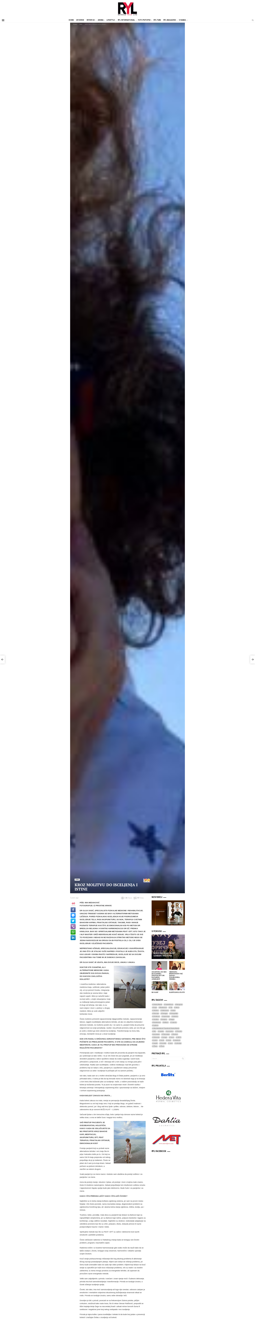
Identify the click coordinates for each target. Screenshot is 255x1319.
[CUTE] (148, 880)
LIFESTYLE (110, 20)
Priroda (179, 1031)
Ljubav (156, 1025)
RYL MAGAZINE (169, 20)
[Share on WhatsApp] (73, 932)
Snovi (172, 1037)
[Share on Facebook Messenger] (73, 915)
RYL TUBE (157, 20)
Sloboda (156, 1037)
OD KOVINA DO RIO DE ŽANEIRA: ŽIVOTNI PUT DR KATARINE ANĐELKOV (159, 975)
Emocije (156, 1013)
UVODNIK (80, 20)
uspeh (155, 1043)
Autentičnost (169, 1004)
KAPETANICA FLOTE (177, 992)
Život (162, 1046)
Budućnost (163, 1007)
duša (173, 1010)
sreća (155, 1040)
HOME (71, 20)
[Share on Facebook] (73, 909)
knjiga (172, 1019)
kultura (166, 1022)
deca (177, 1007)
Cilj (171, 1007)
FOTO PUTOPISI (144, 20)
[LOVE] (145, 880)
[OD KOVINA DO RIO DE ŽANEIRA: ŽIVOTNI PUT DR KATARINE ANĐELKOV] (159, 965)
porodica (170, 1031)
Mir (155, 1031)
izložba (156, 1019)
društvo (156, 1010)
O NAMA (182, 20)
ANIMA (100, 20)
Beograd (179, 1004)
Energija (164, 1013)
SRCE (179, 1037)
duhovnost (165, 1010)
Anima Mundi (158, 1004)
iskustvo (175, 1016)
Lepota (174, 1022)
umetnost (177, 1040)
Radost (175, 1034)
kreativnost (157, 1022)
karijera (164, 1019)
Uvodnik (163, 1043)
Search (183, 1059)
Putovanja (166, 1034)
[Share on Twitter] (73, 920)
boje (155, 1007)
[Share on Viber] (73, 926)
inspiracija (166, 1016)
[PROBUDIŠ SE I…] (2, 659)
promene (156, 1034)
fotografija (174, 1013)
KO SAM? (155, 992)
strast (169, 1040)
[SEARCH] (253, 20)
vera (171, 1043)
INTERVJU (91, 20)
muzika (161, 1031)
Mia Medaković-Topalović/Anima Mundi (166, 1028)
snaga (165, 1037)
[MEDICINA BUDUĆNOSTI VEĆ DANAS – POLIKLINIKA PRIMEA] (177, 965)
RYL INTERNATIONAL (126, 20)
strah (162, 1040)
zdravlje (178, 1043)
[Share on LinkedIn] (73, 937)
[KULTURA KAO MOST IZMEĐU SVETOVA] (168, 947)
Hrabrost (156, 1016)
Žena (155, 1046)
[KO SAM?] (159, 985)
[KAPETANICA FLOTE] (177, 985)
